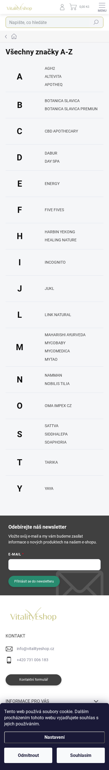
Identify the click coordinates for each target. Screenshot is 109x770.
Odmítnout (28, 755)
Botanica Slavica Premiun (71, 109)
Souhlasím (80, 755)
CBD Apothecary (61, 131)
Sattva (51, 426)
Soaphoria (56, 442)
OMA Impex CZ (58, 405)
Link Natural (58, 314)
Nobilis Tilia (57, 383)
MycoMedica (57, 351)
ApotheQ (54, 84)
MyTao (51, 359)
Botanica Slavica (62, 100)
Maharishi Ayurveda (65, 335)
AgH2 (50, 68)
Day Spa (52, 161)
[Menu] (102, 7)
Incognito (55, 262)
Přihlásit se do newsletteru (34, 581)
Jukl (49, 288)
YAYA (49, 488)
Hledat (96, 22)
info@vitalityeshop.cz (35, 648)
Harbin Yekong (60, 232)
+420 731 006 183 (32, 660)
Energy (52, 183)
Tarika (51, 462)
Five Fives (54, 210)
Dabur (51, 153)
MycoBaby (55, 343)
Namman (53, 375)
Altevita (53, 76)
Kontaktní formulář (33, 680)
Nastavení (54, 737)
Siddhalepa (56, 434)
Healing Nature (61, 240)
